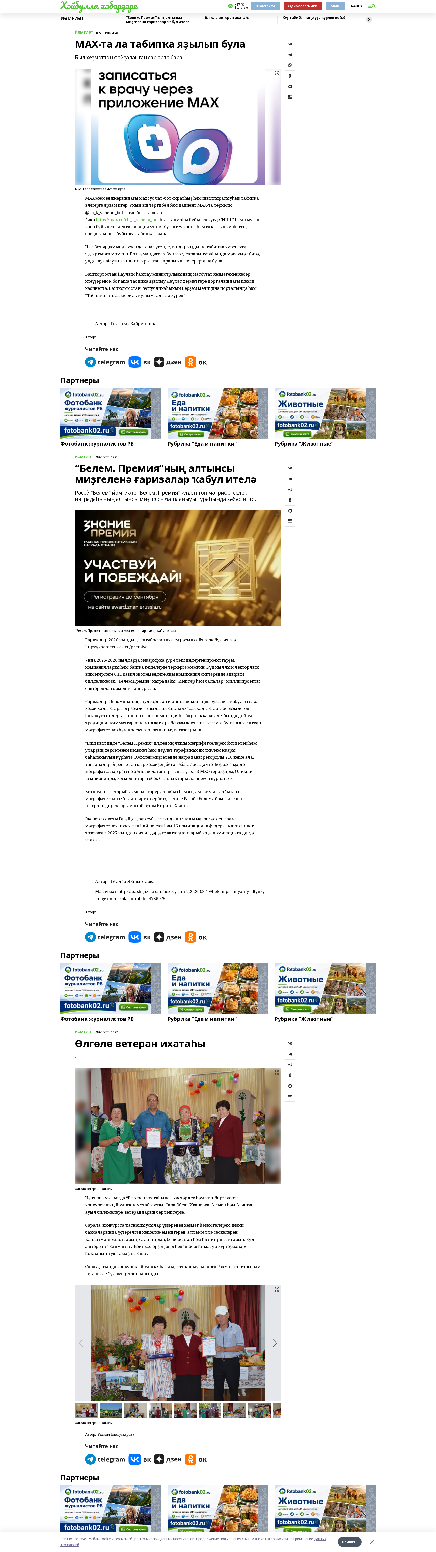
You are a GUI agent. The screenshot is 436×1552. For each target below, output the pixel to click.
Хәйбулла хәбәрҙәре (98, 5)
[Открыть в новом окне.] (105, 362)
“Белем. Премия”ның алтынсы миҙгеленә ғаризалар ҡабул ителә (158, 20)
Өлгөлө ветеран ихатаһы (227, 18)
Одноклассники (302, 6)
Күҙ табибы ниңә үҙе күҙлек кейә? (314, 18)
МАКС (335, 6)
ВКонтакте (265, 6)
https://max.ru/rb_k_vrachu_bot (127, 219)
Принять (350, 1541)
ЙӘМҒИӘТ (72, 18)
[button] (274, 1343)
